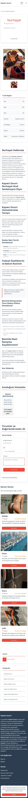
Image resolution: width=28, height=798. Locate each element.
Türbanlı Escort (8, 674)
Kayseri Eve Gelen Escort (10, 689)
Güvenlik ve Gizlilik (6, 775)
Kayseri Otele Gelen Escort (11, 694)
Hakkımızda (4, 770)
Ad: (4, 448)
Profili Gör (14, 528)
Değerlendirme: (7, 440)
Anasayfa (3, 11)
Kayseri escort (6, 3)
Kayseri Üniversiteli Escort (11, 699)
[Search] (4, 659)
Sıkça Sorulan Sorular (7, 773)
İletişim (3, 762)
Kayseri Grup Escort (9, 679)
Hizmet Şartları (5, 778)
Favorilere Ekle (14, 38)
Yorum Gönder (14, 469)
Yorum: (5, 456)
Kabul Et (14, 794)
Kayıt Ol (3, 759)
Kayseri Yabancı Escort (10, 684)
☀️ (26, 3)
